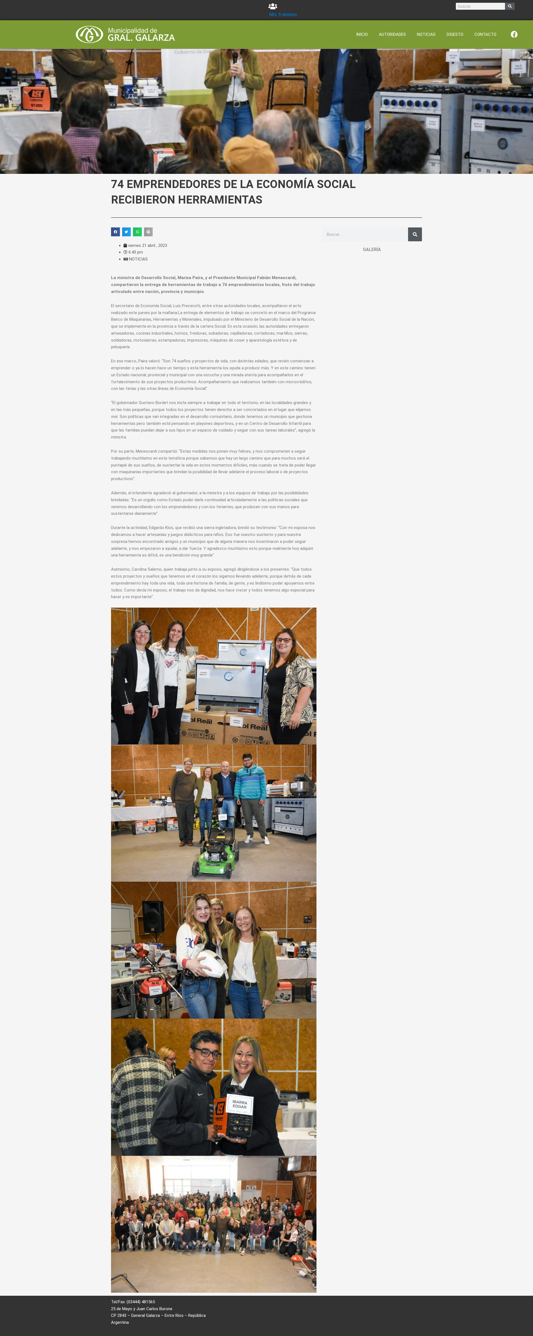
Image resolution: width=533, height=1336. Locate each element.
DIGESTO (455, 34)
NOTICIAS (426, 34)
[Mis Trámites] (272, 6)
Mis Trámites (283, 14)
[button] (115, 231)
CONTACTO (485, 34)
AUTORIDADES (392, 34)
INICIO (362, 34)
